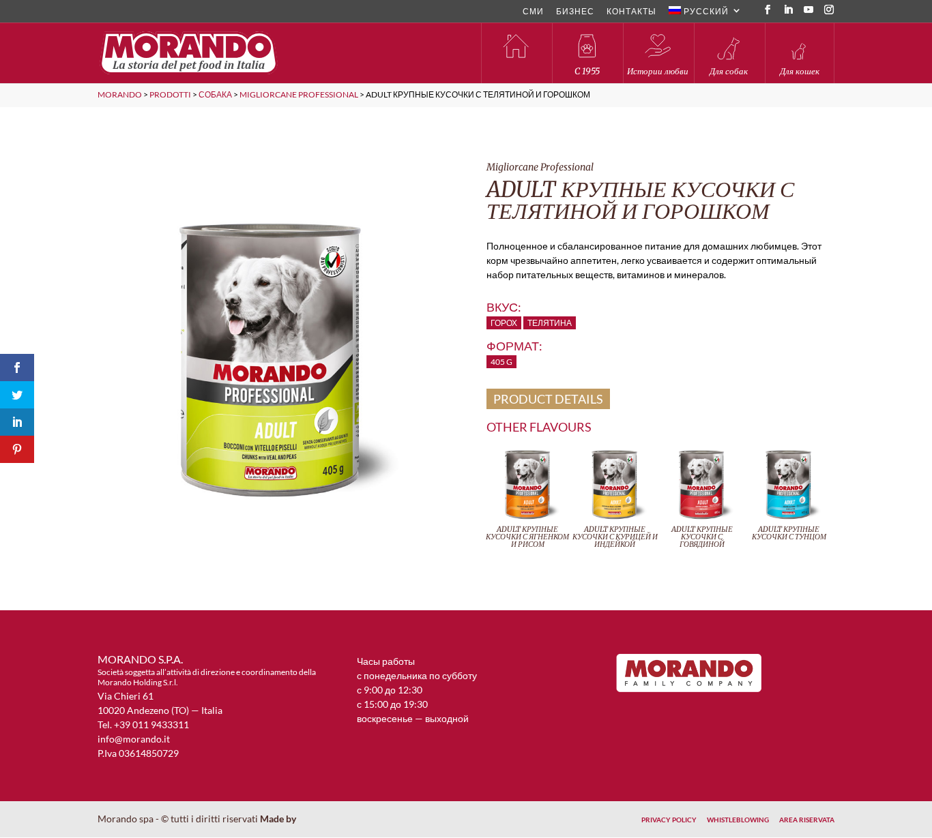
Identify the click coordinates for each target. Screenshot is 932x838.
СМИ (533, 12)
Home (516, 53)
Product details (548, 398)
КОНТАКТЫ (631, 12)
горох (504, 323)
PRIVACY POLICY (669, 819)
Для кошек (799, 71)
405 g (501, 362)
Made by (279, 818)
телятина (549, 323)
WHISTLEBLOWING (738, 819)
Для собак (729, 71)
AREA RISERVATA (806, 819)
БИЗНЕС (575, 12)
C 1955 (587, 71)
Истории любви (657, 71)
